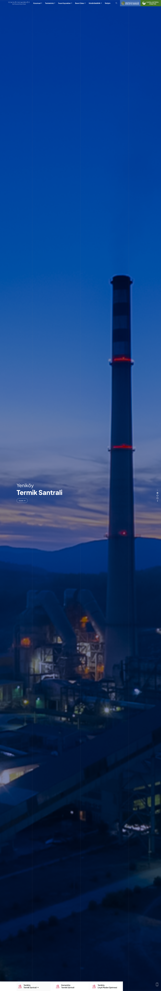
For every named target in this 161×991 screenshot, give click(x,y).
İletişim (107, 3)
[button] (157, 490)
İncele (21, 503)
